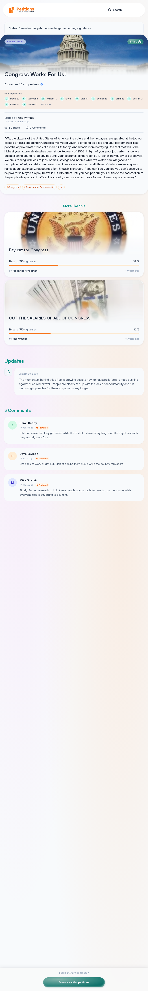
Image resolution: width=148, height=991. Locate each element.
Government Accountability (39, 187)
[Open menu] (135, 10)
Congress (12, 187)
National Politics (15, 41)
